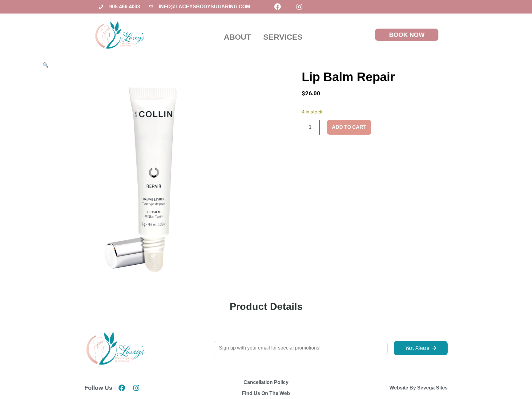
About (237, 37)
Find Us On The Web (266, 393)
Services (283, 37)
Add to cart (349, 127)
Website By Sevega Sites (418, 387)
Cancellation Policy (266, 382)
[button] (45, 65)
